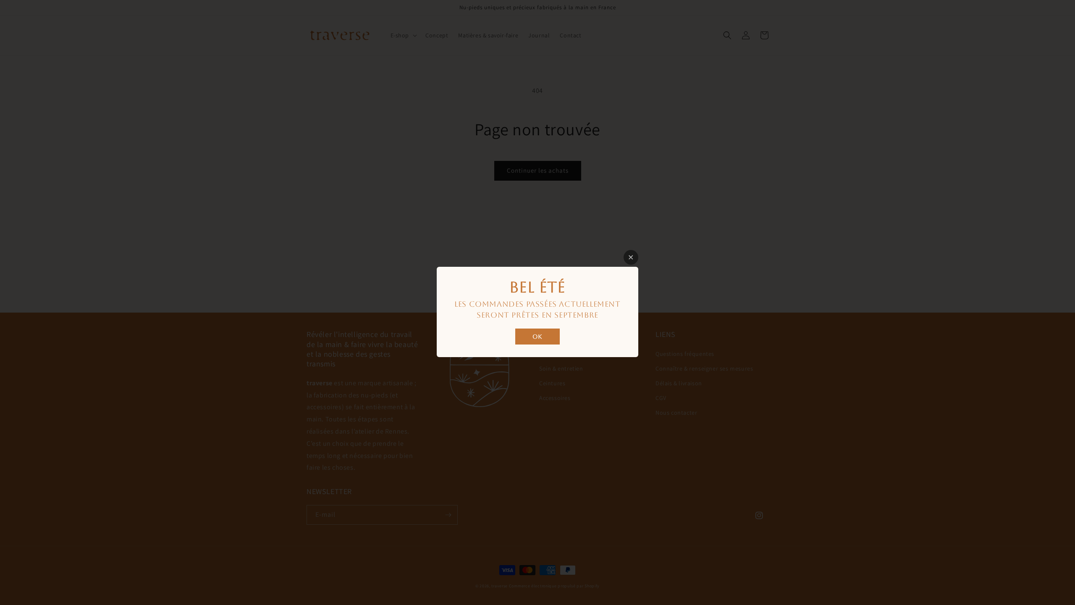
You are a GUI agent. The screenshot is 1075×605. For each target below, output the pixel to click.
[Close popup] (631, 257)
